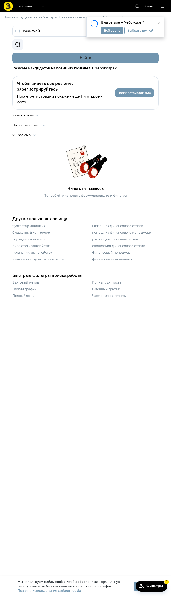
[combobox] (80, 31)
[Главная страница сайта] (8, 6)
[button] (134, 92)
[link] (137, 6)
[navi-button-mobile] (162, 6)
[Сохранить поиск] (17, 44)
